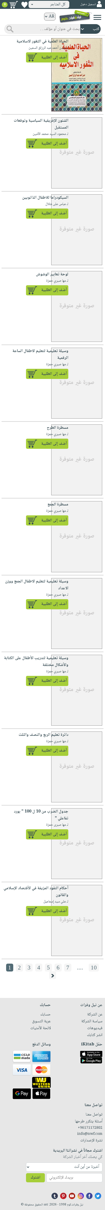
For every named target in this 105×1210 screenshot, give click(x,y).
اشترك (35, 1177)
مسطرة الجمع (57, 504)
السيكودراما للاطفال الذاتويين (45, 197)
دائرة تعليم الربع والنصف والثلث (43, 734)
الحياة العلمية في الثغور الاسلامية (42, 41)
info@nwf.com (89, 1134)
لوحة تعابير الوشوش (52, 274)
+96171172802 (90, 1128)
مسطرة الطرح (57, 427)
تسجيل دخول (88, 4)
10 (94, 967)
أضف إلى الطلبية (54, 57)
